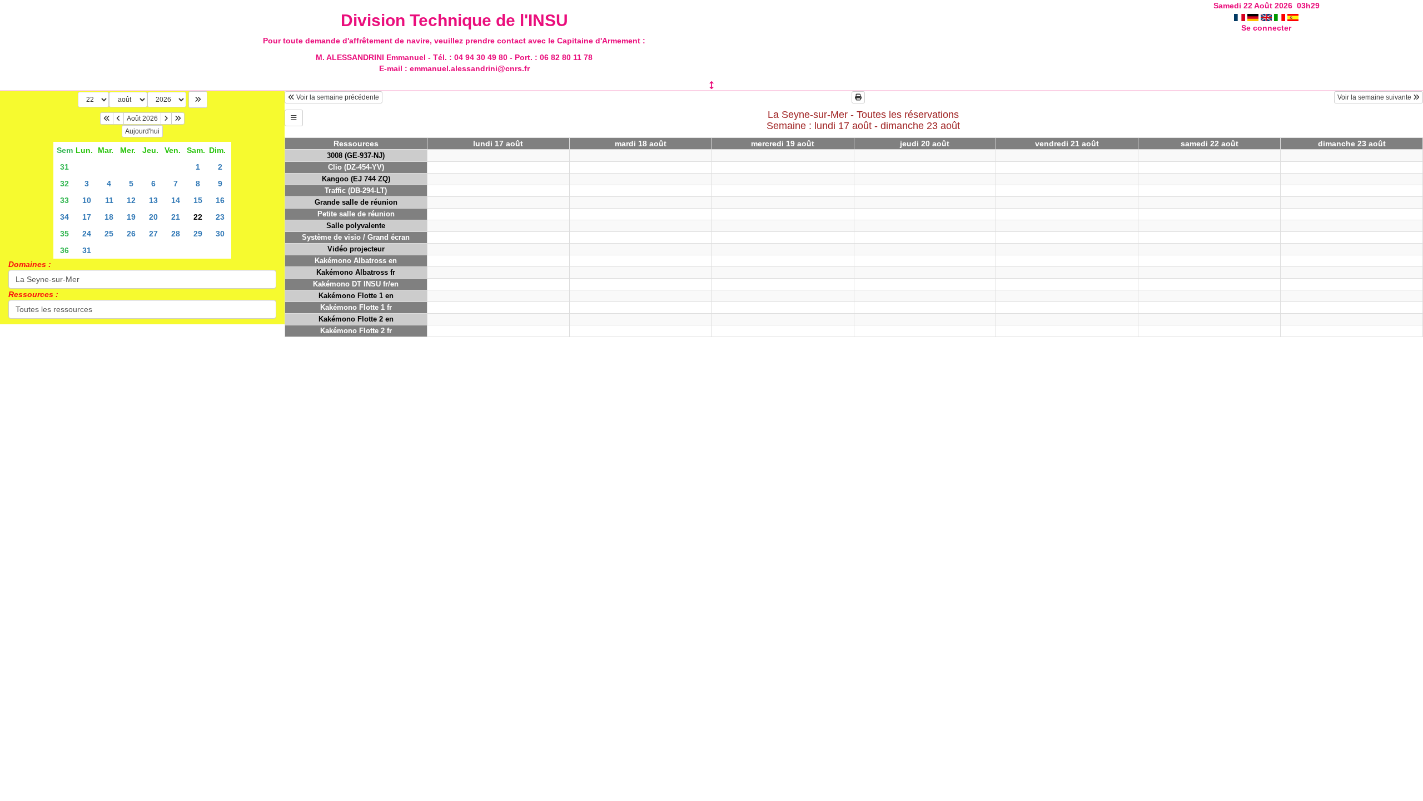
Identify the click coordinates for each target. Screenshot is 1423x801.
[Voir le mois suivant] (166, 118)
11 (109, 200)
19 (131, 216)
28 (175, 233)
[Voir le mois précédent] (118, 118)
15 (197, 200)
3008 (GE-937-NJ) (356, 155)
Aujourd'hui (142, 131)
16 (220, 200)
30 (220, 233)
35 (64, 233)
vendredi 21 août (1067, 143)
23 (220, 216)
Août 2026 (142, 118)
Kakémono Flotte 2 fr (356, 331)
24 (86, 233)
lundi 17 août (498, 143)
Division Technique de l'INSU (454, 20)
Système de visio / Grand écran (356, 237)
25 (109, 233)
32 (64, 183)
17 (86, 216)
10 (86, 200)
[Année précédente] (106, 118)
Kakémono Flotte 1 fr (356, 307)
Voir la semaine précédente (337, 97)
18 (109, 216)
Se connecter (1266, 27)
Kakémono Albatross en (356, 260)
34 (64, 216)
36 (64, 250)
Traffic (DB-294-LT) (356, 190)
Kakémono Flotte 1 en (356, 295)
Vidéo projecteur (356, 249)
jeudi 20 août (924, 143)
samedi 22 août (1209, 143)
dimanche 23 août (1352, 143)
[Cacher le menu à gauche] (294, 118)
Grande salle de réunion (356, 202)
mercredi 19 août (782, 143)
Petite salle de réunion (356, 214)
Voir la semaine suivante (1375, 97)
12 (131, 200)
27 (153, 233)
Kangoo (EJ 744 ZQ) (356, 179)
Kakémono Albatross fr (355, 272)
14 (175, 200)
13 (153, 200)
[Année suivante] (178, 118)
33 (64, 200)
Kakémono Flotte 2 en (356, 319)
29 (197, 233)
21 (175, 216)
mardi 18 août (640, 143)
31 (64, 166)
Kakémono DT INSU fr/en (356, 284)
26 (131, 233)
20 (153, 216)
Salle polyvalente (355, 225)
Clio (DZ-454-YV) (356, 167)
